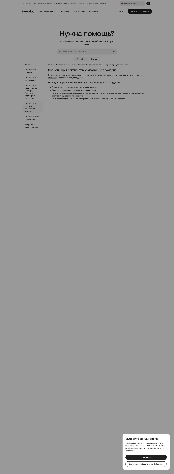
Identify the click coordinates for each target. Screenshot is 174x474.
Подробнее (129, 451)
